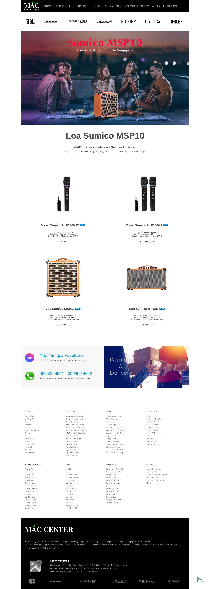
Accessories (64, 6)
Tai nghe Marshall (112, 489)
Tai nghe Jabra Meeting (114, 500)
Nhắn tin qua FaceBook (62, 355)
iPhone (27, 433)
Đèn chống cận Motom (73, 436)
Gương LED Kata (112, 439)
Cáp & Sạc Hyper (71, 444)
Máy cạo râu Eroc (112, 436)
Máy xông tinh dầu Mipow (115, 433)
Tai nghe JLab (111, 497)
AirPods (27, 441)
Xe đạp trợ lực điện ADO (114, 450)
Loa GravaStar (70, 489)
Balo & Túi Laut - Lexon (154, 433)
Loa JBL (68, 469)
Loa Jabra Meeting (112, 502)
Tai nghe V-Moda (112, 491)
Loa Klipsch (69, 500)
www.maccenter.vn (67, 571)
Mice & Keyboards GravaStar (75, 430)
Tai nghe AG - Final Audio (115, 469)
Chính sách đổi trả (152, 472)
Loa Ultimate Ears (71, 475)
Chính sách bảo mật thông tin (156, 475)
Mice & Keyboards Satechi (74, 425)
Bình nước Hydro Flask (154, 419)
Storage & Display (136, 6)
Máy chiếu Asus (30, 508)
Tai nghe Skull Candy (113, 480)
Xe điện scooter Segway (114, 453)
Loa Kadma (69, 497)
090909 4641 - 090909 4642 (66, 373)
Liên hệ (149, 483)
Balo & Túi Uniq (152, 430)
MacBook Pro (29, 419)
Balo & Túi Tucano (153, 436)
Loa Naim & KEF (71, 508)
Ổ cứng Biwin (29, 480)
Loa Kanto (69, 494)
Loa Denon (69, 483)
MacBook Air (29, 416)
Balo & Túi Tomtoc (153, 425)
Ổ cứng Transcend (31, 486)
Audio (156, 6)
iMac (26, 422)
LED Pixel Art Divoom (73, 439)
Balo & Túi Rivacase (153, 422)
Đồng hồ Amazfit (112, 419)
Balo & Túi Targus (152, 427)
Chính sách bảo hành (153, 469)
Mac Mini (28, 425)
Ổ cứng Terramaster (32, 489)
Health (96, 6)
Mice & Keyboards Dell (73, 422)
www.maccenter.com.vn (87, 571)
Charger (82, 6)
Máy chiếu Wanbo (31, 502)
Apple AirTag (29, 453)
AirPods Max (29, 444)
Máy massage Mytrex (113, 427)
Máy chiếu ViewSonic (32, 505)
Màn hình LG (29, 494)
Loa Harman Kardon (72, 477)
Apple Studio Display (32, 430)
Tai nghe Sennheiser (113, 483)
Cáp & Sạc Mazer (71, 447)
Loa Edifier (69, 491)
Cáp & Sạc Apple (71, 441)
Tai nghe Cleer (111, 477)
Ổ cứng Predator (31, 483)
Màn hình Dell (30, 491)
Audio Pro (68, 502)
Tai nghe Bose (111, 475)
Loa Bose (68, 472)
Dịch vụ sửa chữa (152, 477)
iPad (26, 436)
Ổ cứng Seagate (30, 472)
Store (48, 6)
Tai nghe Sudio (111, 486)
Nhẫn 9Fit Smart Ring (113, 416)
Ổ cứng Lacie (29, 475)
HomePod (28, 447)
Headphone (170, 6)
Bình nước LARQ (152, 416)
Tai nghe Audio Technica (114, 472)
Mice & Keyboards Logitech (75, 419)
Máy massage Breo (113, 422)
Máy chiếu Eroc (30, 500)
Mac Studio (29, 427)
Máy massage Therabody (115, 430)
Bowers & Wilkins (71, 505)
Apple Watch (29, 439)
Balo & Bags (112, 6)
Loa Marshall (69, 480)
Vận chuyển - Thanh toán (155, 480)
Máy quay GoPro (152, 439)
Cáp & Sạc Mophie (72, 450)
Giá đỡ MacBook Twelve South (76, 433)
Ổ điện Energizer (71, 455)
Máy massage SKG (113, 425)
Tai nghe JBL (110, 494)
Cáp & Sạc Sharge (72, 453)
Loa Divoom (69, 486)
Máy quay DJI (151, 441)
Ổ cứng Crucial (30, 477)
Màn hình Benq (30, 497)
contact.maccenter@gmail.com (103, 568)
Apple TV (28, 450)
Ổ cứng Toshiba (30, 469)
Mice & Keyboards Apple (74, 416)
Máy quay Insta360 (153, 444)
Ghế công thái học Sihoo (114, 444)
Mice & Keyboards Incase (74, 427)
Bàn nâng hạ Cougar (113, 447)
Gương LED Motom (113, 441)
